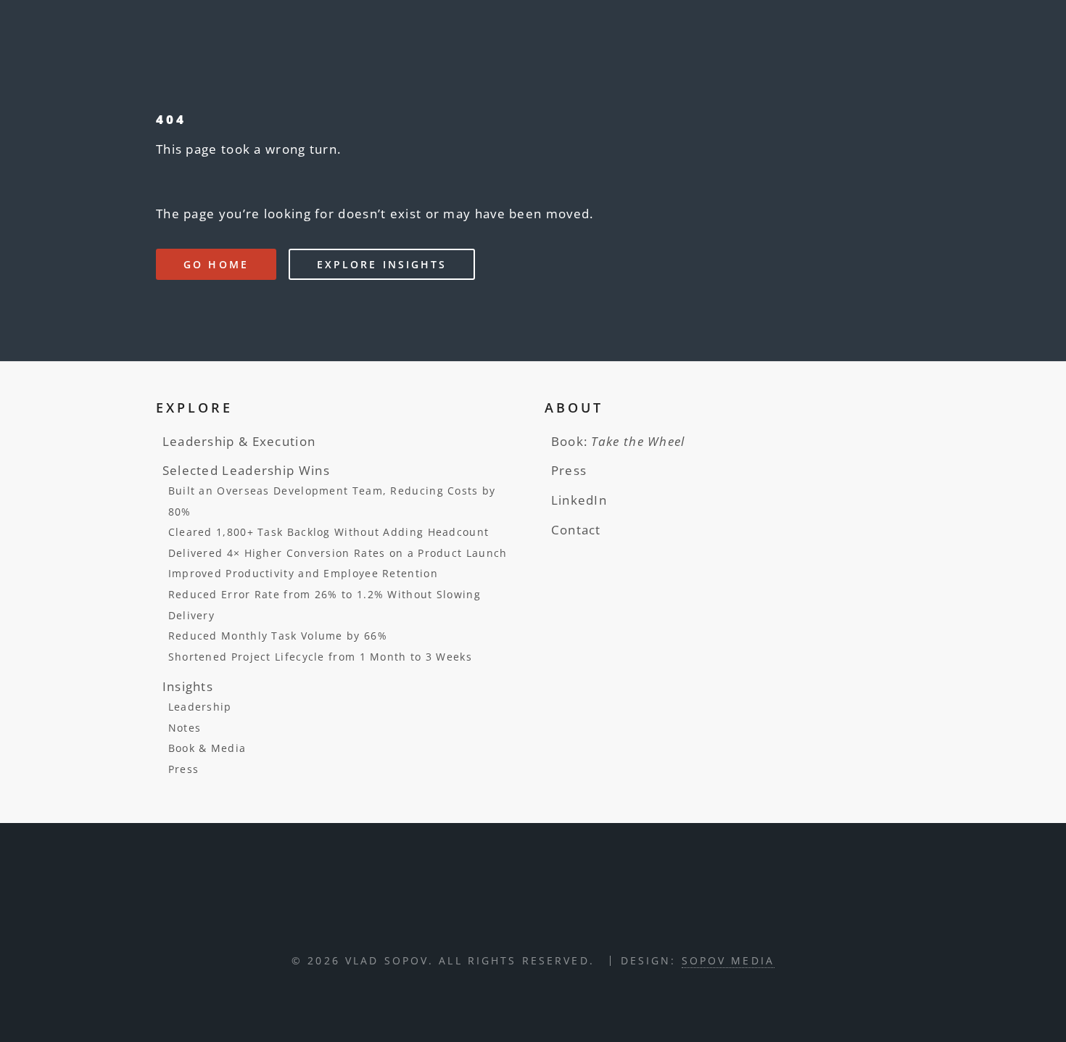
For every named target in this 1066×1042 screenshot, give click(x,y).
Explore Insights (382, 264)
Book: (618, 441)
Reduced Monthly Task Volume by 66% (277, 635)
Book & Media (207, 748)
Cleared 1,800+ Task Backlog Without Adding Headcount (328, 532)
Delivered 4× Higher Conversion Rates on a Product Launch (338, 553)
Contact (576, 529)
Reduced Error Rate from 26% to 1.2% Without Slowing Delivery (324, 604)
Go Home (216, 264)
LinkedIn (579, 499)
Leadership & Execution (239, 441)
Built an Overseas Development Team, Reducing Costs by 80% (332, 501)
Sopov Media (728, 960)
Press (183, 769)
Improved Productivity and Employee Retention (303, 573)
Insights (187, 686)
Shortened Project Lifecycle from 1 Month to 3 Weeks (320, 656)
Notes (185, 728)
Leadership (200, 707)
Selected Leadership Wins (246, 470)
